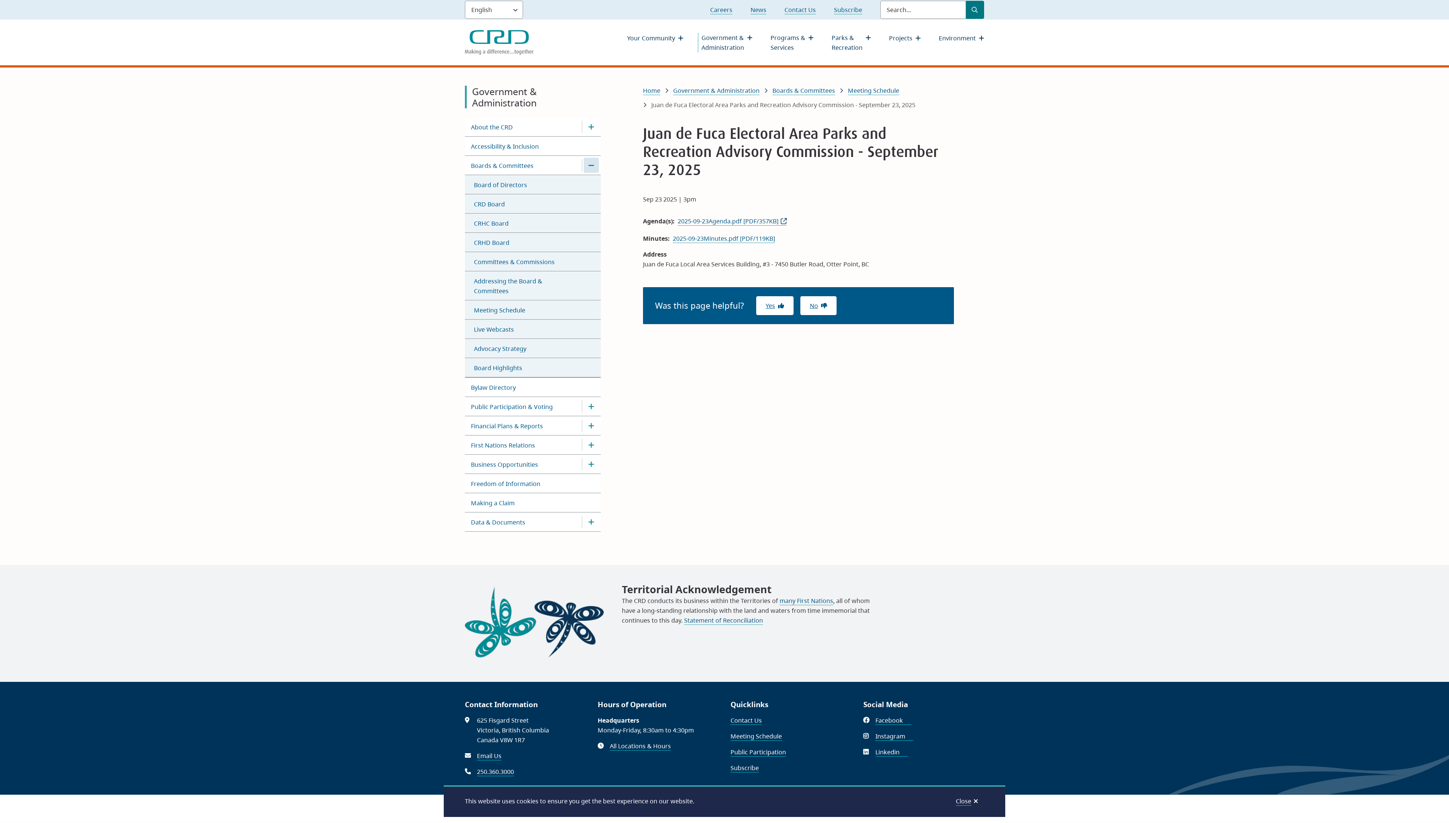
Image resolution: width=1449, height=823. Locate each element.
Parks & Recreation (847, 43)
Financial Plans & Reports (507, 426)
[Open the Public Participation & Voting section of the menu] (591, 406)
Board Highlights (498, 368)
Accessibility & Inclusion (505, 146)
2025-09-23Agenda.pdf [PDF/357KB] (728, 221)
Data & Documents (498, 522)
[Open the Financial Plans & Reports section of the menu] (591, 425)
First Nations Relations (503, 445)
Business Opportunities (504, 464)
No (814, 306)
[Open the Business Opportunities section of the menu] (591, 464)
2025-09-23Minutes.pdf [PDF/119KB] (724, 238)
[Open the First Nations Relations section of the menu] (591, 444)
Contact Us (800, 10)
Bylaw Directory (493, 387)
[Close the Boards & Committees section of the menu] (591, 165)
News (758, 10)
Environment (957, 38)
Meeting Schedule (499, 310)
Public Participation (758, 752)
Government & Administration (722, 43)
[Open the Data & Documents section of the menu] (591, 521)
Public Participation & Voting (512, 407)
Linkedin (891, 752)
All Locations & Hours (640, 746)
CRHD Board (491, 242)
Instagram (894, 736)
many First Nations (806, 601)
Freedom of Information (505, 484)
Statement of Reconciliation (723, 620)
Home (651, 90)
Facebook (893, 720)
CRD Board (489, 204)
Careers (721, 10)
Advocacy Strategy (500, 349)
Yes (770, 306)
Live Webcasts (494, 329)
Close (963, 801)
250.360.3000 (495, 772)
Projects (900, 38)
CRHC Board (491, 223)
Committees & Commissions (514, 262)
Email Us (489, 756)
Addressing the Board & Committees (508, 286)
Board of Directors (500, 185)
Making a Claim (493, 503)
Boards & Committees (502, 166)
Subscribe (848, 10)
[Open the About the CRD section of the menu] (591, 126)
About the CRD (492, 127)
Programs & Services (788, 43)
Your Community (651, 38)
